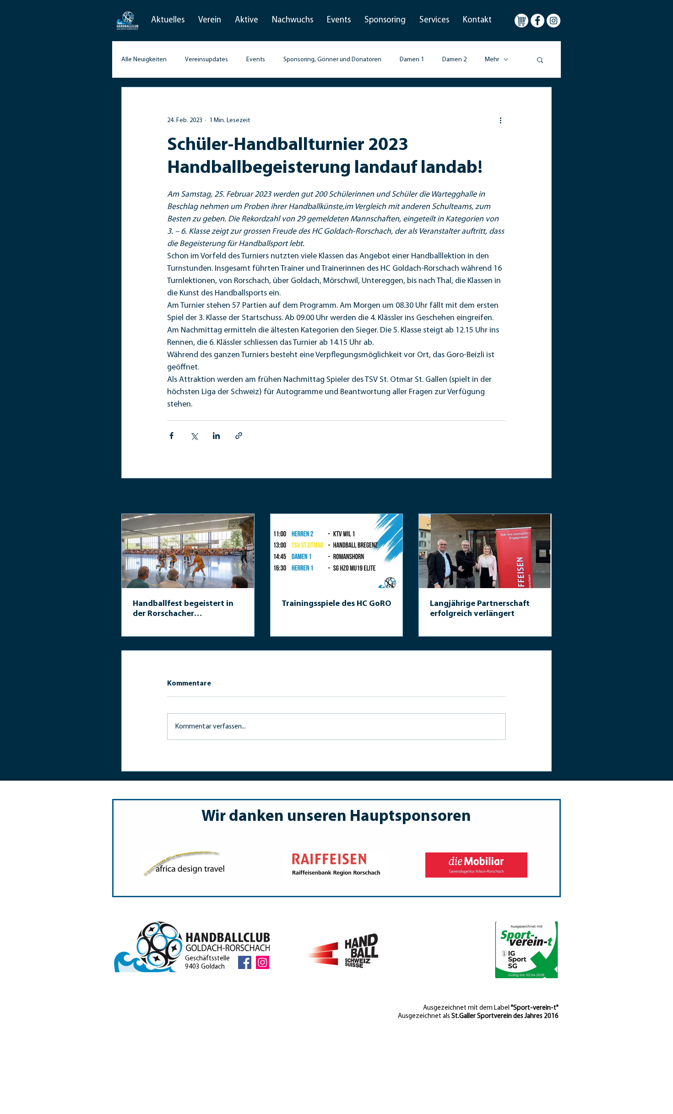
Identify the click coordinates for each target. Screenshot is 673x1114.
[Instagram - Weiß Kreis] (553, 20)
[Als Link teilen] (238, 435)
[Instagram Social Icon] (262, 962)
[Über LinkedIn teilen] (216, 435)
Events (255, 59)
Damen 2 (454, 59)
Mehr (492, 59)
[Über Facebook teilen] (171, 435)
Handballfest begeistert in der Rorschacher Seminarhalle (183, 609)
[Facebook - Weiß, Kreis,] (537, 20)
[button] (167, 20)
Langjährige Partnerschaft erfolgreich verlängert (480, 609)
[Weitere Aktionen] (500, 120)
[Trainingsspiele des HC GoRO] (337, 551)
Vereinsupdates (206, 59)
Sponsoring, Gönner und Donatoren (332, 59)
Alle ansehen (534, 496)
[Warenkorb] (521, 20)
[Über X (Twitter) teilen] (194, 435)
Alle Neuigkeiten (144, 59)
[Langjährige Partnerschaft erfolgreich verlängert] (485, 551)
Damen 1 (412, 59)
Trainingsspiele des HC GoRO (336, 604)
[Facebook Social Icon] (244, 962)
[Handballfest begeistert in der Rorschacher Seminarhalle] (188, 551)
